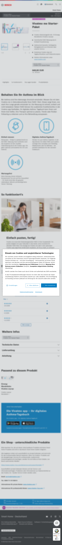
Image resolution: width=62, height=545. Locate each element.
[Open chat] (57, 523)
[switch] (56, 539)
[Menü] (59, 529)
